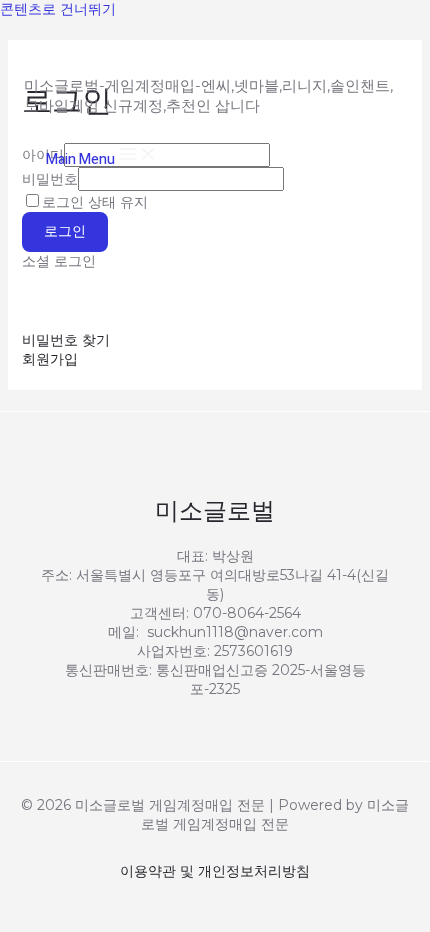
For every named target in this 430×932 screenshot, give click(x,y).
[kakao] (52, 300)
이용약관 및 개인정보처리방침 (215, 871)
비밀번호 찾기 (66, 340)
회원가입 (50, 359)
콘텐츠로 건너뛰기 (58, 9)
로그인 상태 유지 (95, 202)
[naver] (180, 300)
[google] (116, 300)
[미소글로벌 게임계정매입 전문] (88, 40)
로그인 (65, 231)
